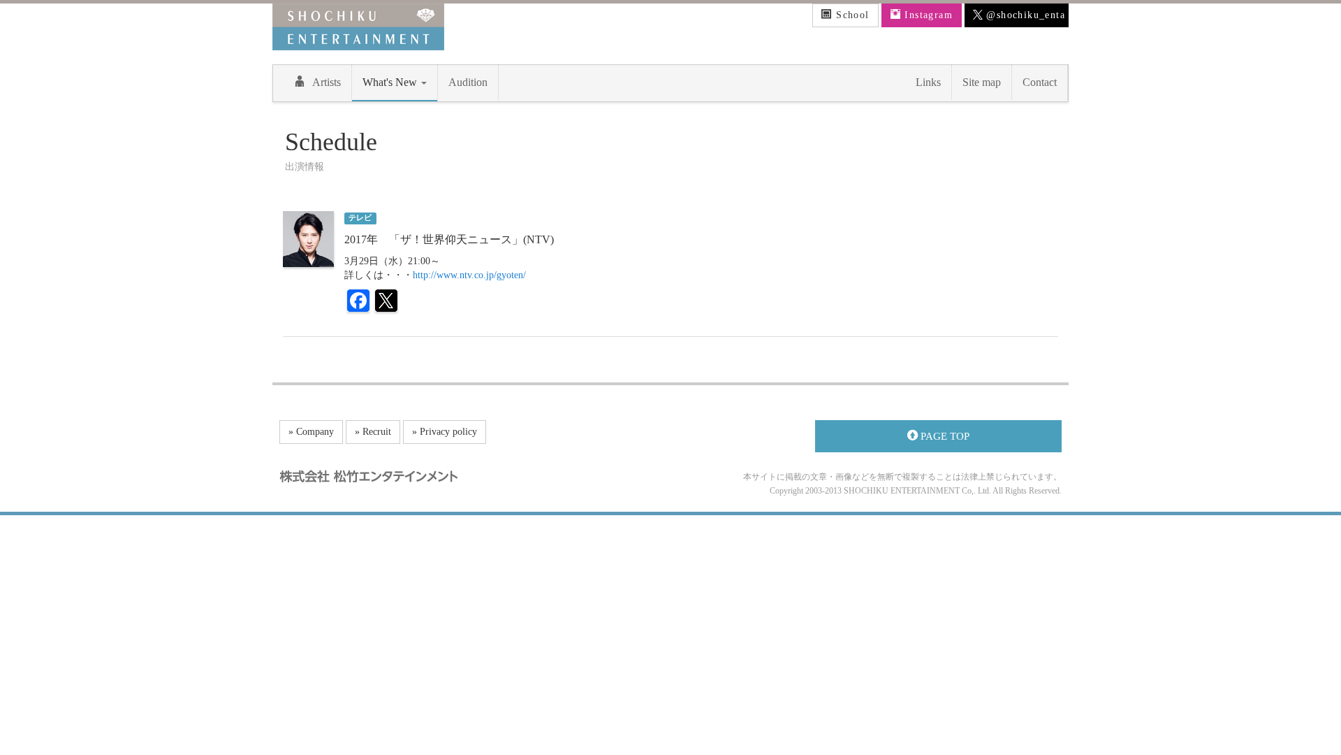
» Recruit (373, 431)
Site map (981, 82)
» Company (311, 431)
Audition (468, 82)
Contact (1040, 82)
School (851, 15)
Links (928, 82)
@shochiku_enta (1024, 15)
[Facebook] (358, 302)
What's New (391, 82)
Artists (326, 82)
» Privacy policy (444, 431)
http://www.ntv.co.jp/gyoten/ (469, 275)
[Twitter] (386, 302)
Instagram (927, 15)
